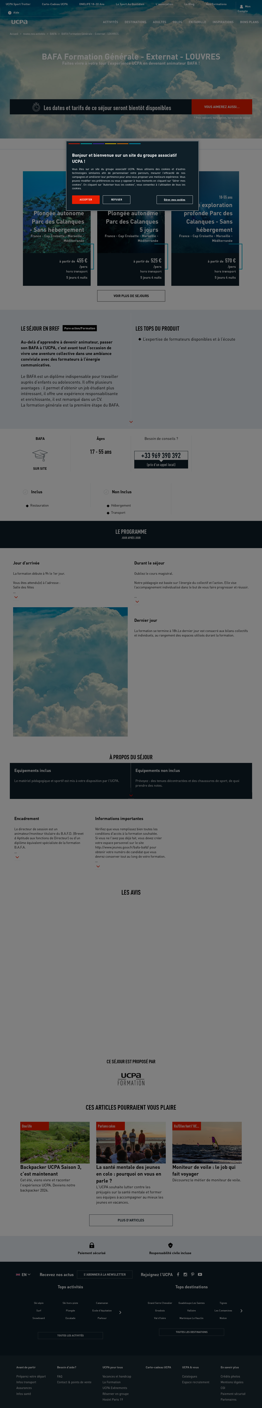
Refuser (116, 199)
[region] (132, 176)
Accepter (86, 199)
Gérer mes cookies (174, 199)
